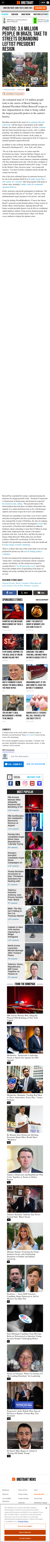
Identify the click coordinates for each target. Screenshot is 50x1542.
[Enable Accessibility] (48, 3)
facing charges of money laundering (17, 544)
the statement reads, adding (12, 503)
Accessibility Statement (6, 1500)
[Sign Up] (40, 8)
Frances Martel (9, 89)
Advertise (21, 1503)
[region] (25, 1523)
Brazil (18, 583)
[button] (3, 2)
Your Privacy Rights (25, 1526)
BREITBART (27, 2)
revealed (40, 523)
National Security (8, 583)
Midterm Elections (40, 14)
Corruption (25, 583)
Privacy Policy (23, 1494)
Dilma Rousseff (35, 583)
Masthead (5, 1490)
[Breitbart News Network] (9, 777)
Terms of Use (22, 1490)
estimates (42, 127)
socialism (35, 585)
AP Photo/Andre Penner (40, 85)
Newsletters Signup (40, 1503)
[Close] (46, 1508)
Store (36, 1490)
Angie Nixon (25, 14)
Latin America (7, 585)
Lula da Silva (18, 585)
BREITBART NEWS (26, 1479)
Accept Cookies (25, 1538)
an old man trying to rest (26, 566)
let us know (30, 735)
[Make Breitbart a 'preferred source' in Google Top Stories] (13, 93)
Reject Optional (25, 1532)
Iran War (14, 14)
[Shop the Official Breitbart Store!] (34, 777)
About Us (5, 1494)
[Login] (42, 3)
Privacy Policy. (23, 1521)
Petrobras (27, 585)
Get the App (38, 1498)
